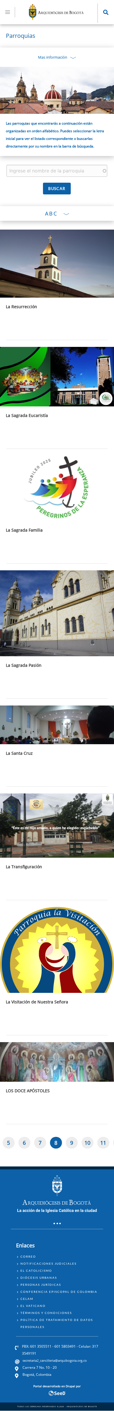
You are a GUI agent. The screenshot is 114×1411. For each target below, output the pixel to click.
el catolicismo (36, 1270)
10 (88, 1144)
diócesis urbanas (38, 1277)
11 (104, 1144)
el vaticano (33, 1305)
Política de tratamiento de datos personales (56, 1323)
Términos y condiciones (46, 1313)
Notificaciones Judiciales (48, 1263)
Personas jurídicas (40, 1284)
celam (26, 1298)
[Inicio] (56, 18)
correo (28, 1256)
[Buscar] (57, 188)
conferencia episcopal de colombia (58, 1291)
